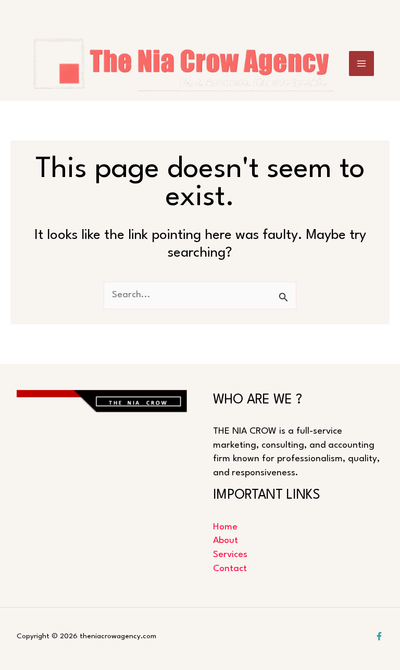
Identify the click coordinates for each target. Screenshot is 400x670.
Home (225, 527)
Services (230, 554)
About (225, 540)
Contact (230, 568)
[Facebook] (379, 636)
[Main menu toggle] (361, 64)
